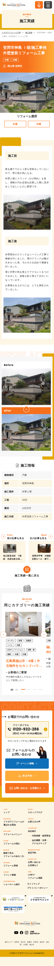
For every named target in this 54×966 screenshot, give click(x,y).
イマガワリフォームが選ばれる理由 (13, 823)
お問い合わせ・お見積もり (35, 863)
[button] (44, 634)
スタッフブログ (35, 812)
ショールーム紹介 (11, 884)
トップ (6, 812)
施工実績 (28, 33)
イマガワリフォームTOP (11, 33)
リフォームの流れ (11, 843)
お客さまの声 (34, 821)
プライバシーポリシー (37, 888)
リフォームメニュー (12, 834)
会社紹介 (32, 831)
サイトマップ (33, 884)
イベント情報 (9, 875)
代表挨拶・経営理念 (41, 836)
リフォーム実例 (10, 865)
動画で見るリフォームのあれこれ (13, 854)
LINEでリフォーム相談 (35, 876)
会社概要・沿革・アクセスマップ (40, 842)
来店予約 (32, 853)
